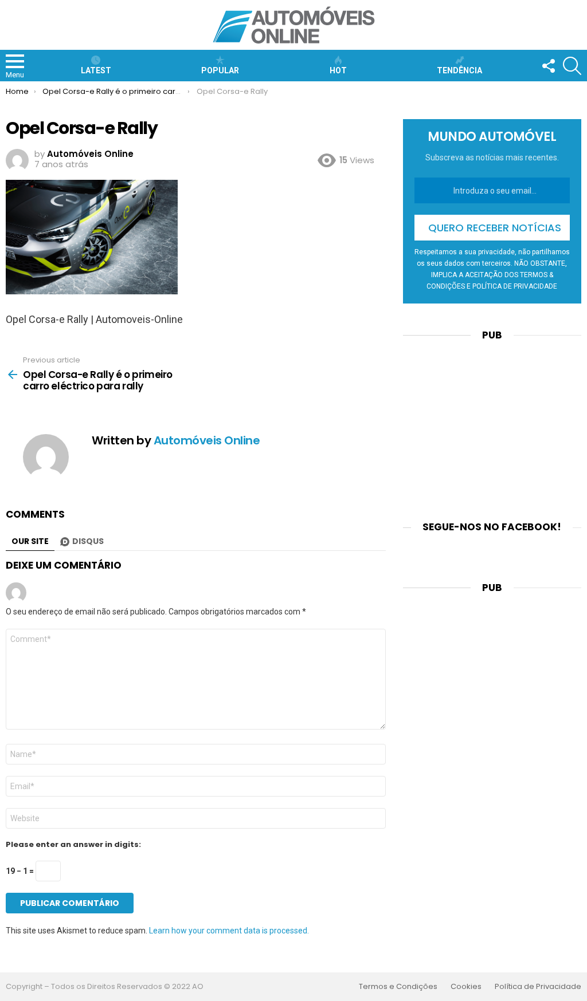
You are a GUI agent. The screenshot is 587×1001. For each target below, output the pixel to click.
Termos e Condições (398, 986)
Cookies (466, 986)
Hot (338, 70)
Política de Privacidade (538, 986)
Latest (96, 70)
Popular (220, 70)
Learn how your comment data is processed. (229, 930)
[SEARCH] (572, 66)
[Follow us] (548, 66)
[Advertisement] (492, 423)
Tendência (459, 70)
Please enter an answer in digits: (73, 844)
